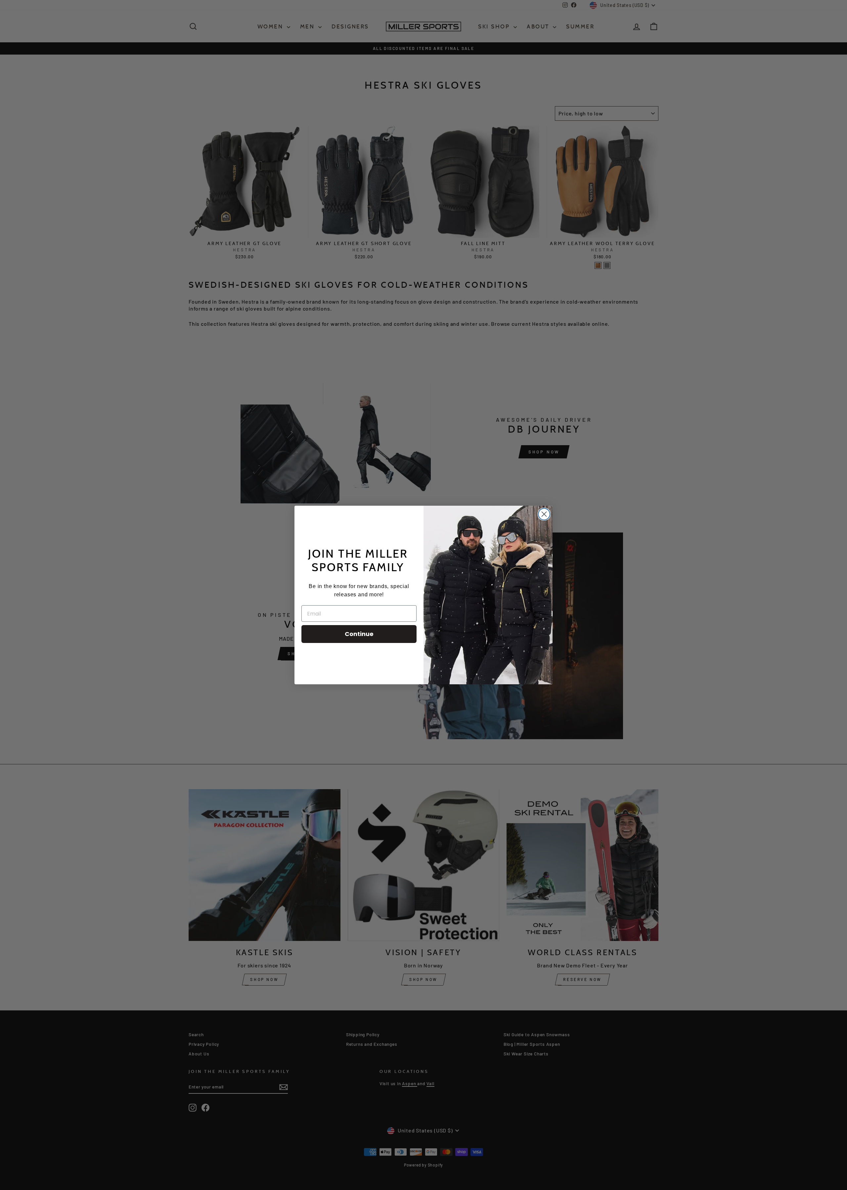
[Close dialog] (544, 514)
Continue (359, 634)
